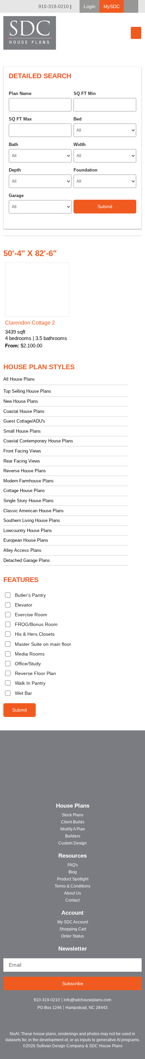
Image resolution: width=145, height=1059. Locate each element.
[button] (89, 6)
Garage (16, 195)
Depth (15, 170)
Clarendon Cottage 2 (30, 323)
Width (80, 144)
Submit (19, 710)
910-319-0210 (53, 6)
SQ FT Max (20, 119)
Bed (78, 119)
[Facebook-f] (61, 1016)
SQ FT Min (85, 93)
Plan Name (20, 93)
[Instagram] (72, 1016)
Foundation (85, 170)
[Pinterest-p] (84, 1016)
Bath (13, 144)
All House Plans (19, 379)
